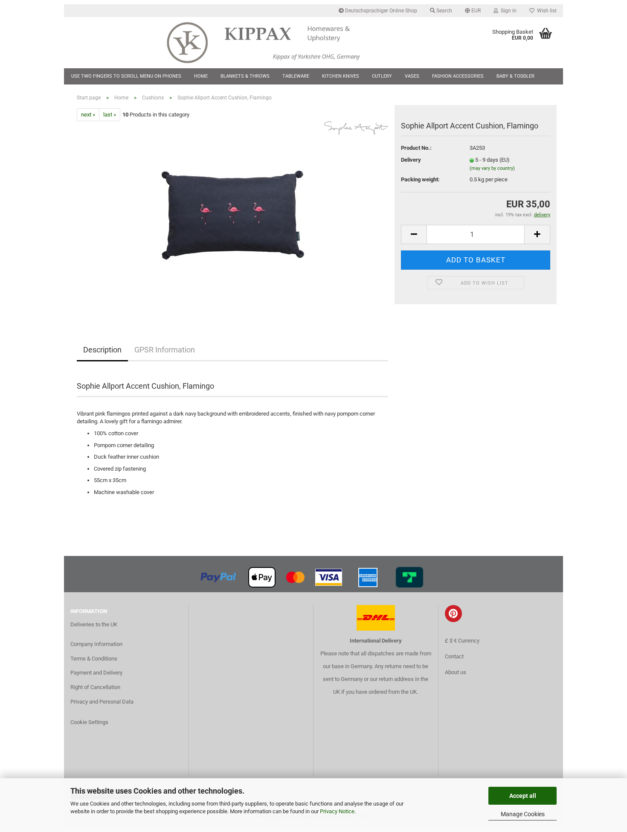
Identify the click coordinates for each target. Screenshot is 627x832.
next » (88, 114)
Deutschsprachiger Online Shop (380, 11)
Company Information (96, 644)
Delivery (411, 160)
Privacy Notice (337, 811)
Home (201, 76)
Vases (412, 76)
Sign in (507, 11)
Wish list (545, 11)
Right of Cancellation (95, 687)
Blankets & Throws (245, 76)
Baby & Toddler (515, 76)
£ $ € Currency (462, 640)
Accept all (522, 795)
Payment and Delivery (96, 672)
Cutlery (382, 76)
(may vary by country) (492, 168)
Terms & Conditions (93, 658)
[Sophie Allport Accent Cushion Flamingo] (232, 217)
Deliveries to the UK (93, 624)
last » (109, 114)
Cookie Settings (89, 722)
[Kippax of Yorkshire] (271, 42)
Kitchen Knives (340, 76)
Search (443, 11)
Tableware (295, 76)
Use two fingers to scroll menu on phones (126, 76)
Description (102, 349)
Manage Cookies (523, 814)
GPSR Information (164, 349)
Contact (454, 656)
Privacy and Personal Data (102, 701)
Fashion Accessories (458, 76)
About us (455, 672)
